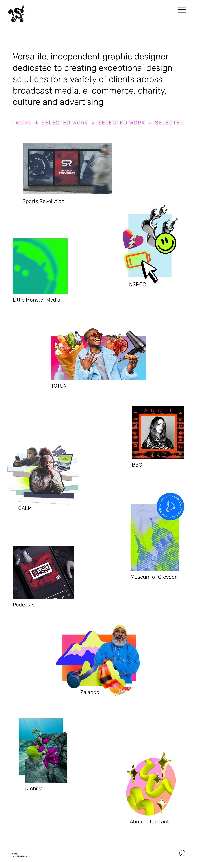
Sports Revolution (43, 201)
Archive (34, 788)
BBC (137, 465)
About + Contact (149, 821)
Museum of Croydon (154, 577)
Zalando (89, 692)
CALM (25, 508)
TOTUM (59, 386)
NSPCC (137, 284)
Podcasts (24, 605)
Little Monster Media (36, 300)
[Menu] (181, 9)
